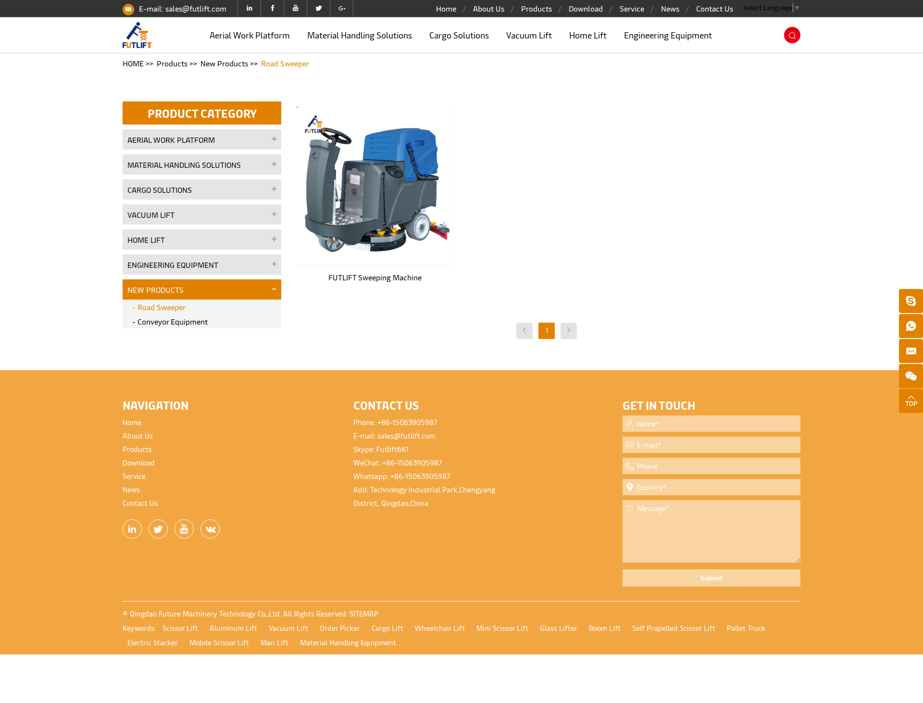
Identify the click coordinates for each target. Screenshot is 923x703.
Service (632, 8)
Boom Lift (605, 628)
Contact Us (714, 8)
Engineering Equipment (668, 35)
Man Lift (274, 642)
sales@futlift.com (406, 435)
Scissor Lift (180, 628)
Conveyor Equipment (172, 321)
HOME (133, 63)
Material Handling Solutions (359, 35)
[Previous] (524, 331)
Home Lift (588, 35)
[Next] (569, 331)
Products (536, 8)
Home (446, 8)
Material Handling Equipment (348, 642)
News (670, 8)
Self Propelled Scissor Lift (673, 628)
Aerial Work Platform (250, 35)
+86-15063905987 (407, 422)
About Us (488, 8)
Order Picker (340, 628)
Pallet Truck (746, 628)
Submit (711, 577)
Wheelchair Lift (440, 628)
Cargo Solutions (459, 35)
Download (586, 8)
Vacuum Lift (529, 35)
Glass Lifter (558, 628)
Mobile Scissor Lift (219, 642)
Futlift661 (392, 449)
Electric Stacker (152, 642)
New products (224, 63)
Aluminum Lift (233, 628)
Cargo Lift (387, 628)
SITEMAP (363, 613)
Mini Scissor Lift (502, 628)
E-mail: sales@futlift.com (182, 8)
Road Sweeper (285, 63)
